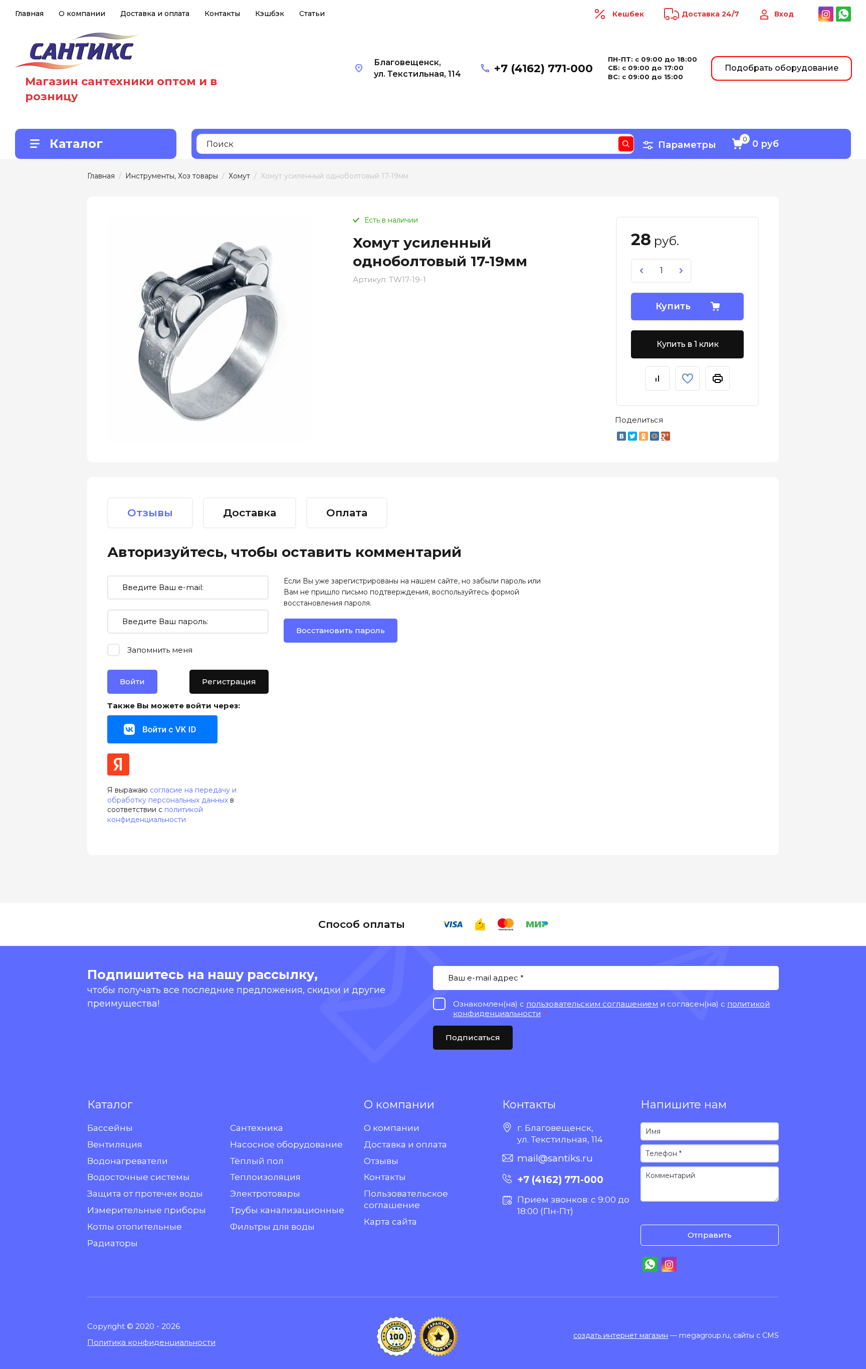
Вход (784, 14)
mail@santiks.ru (555, 1158)
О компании (82, 13)
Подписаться (473, 1037)
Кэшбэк (269, 13)
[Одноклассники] (643, 436)
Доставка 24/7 (710, 14)
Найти (625, 143)
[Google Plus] (665, 436)
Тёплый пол (257, 1161)
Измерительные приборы (146, 1210)
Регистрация (229, 681)
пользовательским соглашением (592, 1004)
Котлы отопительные (134, 1227)
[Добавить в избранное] (687, 378)
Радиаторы (112, 1243)
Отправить (710, 1235)
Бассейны (110, 1128)
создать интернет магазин (620, 1335)
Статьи (312, 13)
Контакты (222, 13)
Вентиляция (114, 1144)
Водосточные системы (138, 1177)
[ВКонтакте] (621, 436)
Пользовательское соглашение (406, 1199)
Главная (29, 13)
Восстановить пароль (340, 630)
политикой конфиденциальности (155, 814)
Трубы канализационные (287, 1210)
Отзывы (381, 1161)
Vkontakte (162, 729)
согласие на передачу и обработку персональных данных (172, 795)
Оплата (346, 512)
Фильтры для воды (272, 1227)
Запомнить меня (159, 650)
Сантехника (256, 1128)
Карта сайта (390, 1222)
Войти (132, 681)
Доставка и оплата (154, 13)
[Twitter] (632, 436)
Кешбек (628, 14)
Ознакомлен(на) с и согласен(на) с (650, 1214)
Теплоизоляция (265, 1177)
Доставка (249, 512)
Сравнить (657, 378)
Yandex (118, 764)
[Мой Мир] (654, 436)
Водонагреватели (127, 1161)
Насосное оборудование (286, 1144)
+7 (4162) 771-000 (543, 68)
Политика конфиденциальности (151, 1342)
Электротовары (265, 1194)
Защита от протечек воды (145, 1194)
